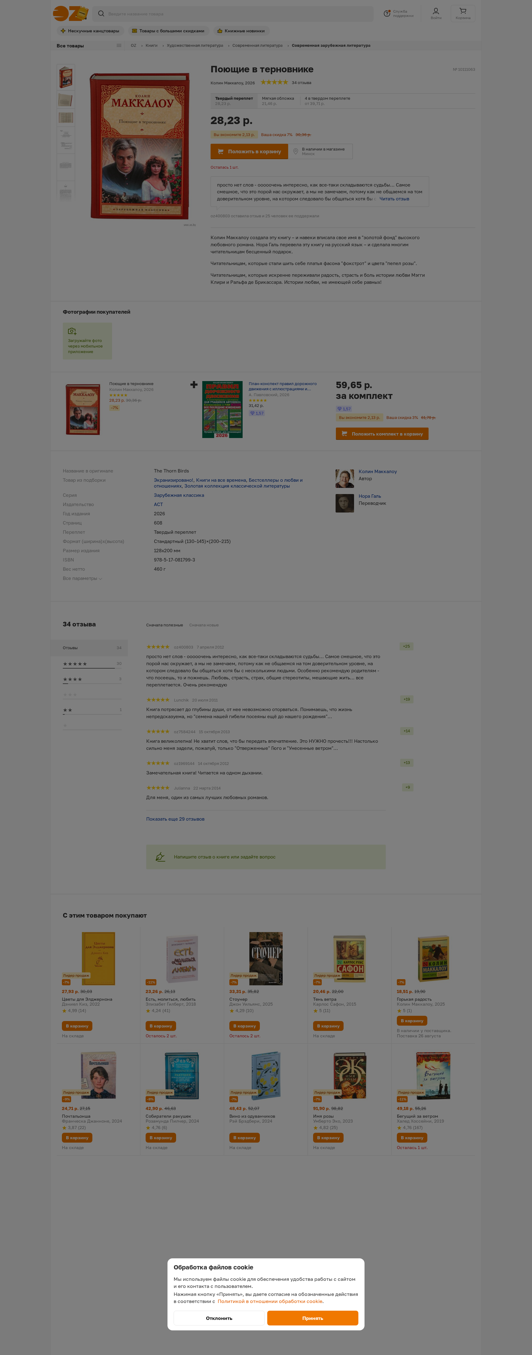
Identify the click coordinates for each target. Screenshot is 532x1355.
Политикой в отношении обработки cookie (270, 1301)
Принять (312, 1318)
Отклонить (219, 1318)
